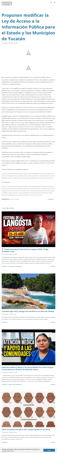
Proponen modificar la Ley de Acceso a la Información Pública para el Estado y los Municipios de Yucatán (28, 26)
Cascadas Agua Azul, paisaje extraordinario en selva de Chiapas (28, 311)
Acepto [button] (49, 450)
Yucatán (17, 199)
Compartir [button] (51, 199)
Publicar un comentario (15, 266)
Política (11, 199)
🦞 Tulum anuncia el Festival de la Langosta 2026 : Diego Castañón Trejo (25, 250)
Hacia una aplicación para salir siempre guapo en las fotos (26, 429)
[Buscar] (51, 2)
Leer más (53, 266)
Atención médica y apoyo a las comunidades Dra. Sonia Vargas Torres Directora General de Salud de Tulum (27, 368)
